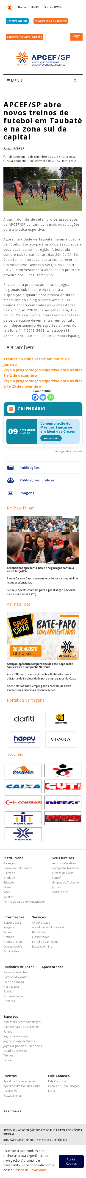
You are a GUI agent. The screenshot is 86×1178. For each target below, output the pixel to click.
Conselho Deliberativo (18, 868)
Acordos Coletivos (64, 863)
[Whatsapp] (50, 397)
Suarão (8, 991)
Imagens (27, 493)
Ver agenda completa (69, 451)
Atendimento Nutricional (48, 927)
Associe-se (12, 1111)
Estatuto (8, 882)
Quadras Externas (15, 1051)
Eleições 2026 (12, 923)
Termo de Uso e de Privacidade (24, 902)
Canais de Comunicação (64, 1086)
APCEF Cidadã (41, 923)
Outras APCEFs (53, 7)
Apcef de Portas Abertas (19, 1081)
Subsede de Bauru (15, 996)
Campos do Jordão (15, 977)
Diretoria (9, 873)
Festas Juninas (12, 1096)
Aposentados (53, 967)
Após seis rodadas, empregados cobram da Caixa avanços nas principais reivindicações (39, 688)
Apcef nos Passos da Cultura (22, 1086)
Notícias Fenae (20, 508)
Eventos (10, 1076)
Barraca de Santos (15, 972)
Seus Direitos (63, 858)
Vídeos (7, 932)
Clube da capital (14, 982)
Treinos (8, 1055)
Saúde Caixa (60, 892)
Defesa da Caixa (62, 873)
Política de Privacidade (30, 1170)
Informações (14, 917)
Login (76, 36)
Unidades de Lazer (18, 967)
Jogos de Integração (16, 1036)
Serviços (39, 917)
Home (22, 7)
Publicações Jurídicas (37, 480)
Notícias (8, 937)
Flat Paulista (11, 987)
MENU (16, 80)
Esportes (10, 1016)
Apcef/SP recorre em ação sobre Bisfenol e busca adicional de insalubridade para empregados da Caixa (41, 676)
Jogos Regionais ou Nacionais (22, 1046)
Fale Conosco (59, 1076)
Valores (8, 897)
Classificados (40, 937)
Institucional (13, 858)
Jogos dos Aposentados (19, 1041)
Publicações (30, 467)
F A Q (51, 1091)
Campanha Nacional (65, 868)
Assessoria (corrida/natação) (22, 1022)
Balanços (9, 863)
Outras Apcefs (12, 946)
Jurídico (57, 887)
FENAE (35, 7)
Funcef (56, 878)
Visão (7, 892)
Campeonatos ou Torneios (21, 1027)
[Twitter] (42, 397)
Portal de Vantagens (25, 700)
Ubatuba (9, 1001)
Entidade (9, 878)
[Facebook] (35, 397)
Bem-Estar (38, 932)
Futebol (8, 1031)
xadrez (7, 1060)
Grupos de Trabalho (65, 882)
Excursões (10, 1091)
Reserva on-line (42, 946)
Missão (8, 887)
